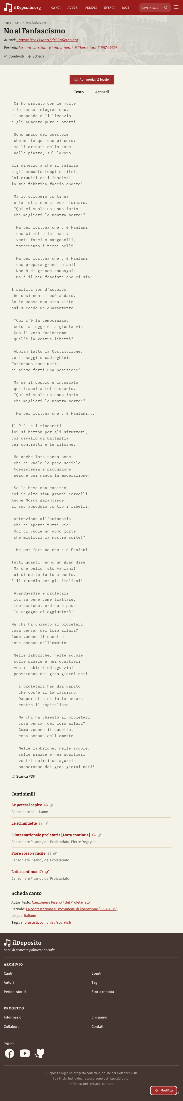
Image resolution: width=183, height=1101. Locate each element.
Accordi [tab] (102, 92)
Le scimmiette (24, 823)
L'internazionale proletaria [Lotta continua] (50, 835)
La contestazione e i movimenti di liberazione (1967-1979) (68, 47)
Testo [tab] (79, 92)
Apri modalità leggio (94, 79)
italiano (30, 915)
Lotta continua (24, 871)
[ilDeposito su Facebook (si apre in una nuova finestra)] (9, 1054)
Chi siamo (99, 1017)
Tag (94, 982)
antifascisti (29, 922)
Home (7, 23)
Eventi (109, 7)
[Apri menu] (176, 8)
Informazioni (14, 1017)
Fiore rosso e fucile (28, 853)
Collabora (12, 1026)
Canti (56, 7)
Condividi (16, 56)
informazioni (79, 1083)
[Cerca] (166, 7)
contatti (107, 1083)
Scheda (38, 56)
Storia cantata (103, 991)
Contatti (98, 1026)
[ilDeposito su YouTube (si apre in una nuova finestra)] (24, 1054)
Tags (125, 7)
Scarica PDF (25, 776)
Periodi (91, 7)
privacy (95, 1083)
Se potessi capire (26, 805)
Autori (73, 7)
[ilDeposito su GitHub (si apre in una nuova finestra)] (40, 1054)
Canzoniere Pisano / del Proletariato (47, 40)
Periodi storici (15, 991)
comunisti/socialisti (55, 922)
